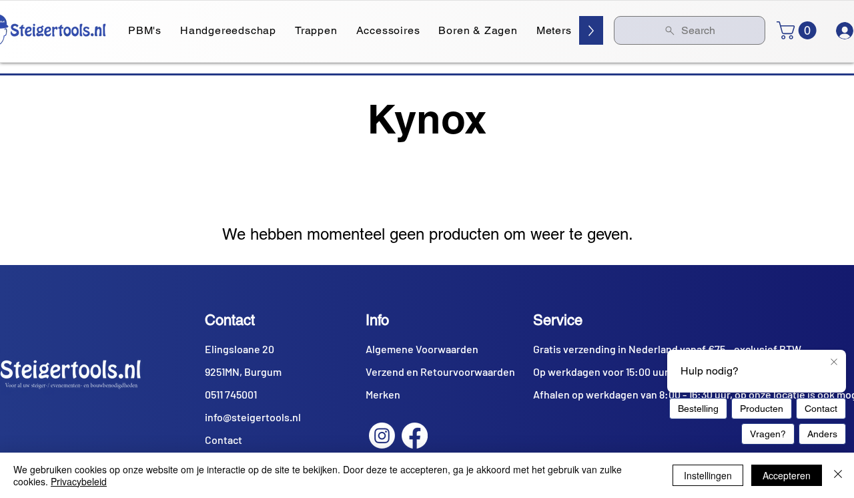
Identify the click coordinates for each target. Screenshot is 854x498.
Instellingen (708, 475)
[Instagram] (382, 436)
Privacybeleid (79, 481)
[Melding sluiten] (834, 362)
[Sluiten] (838, 475)
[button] (799, 30)
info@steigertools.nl (253, 417)
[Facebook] (415, 436)
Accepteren (787, 475)
